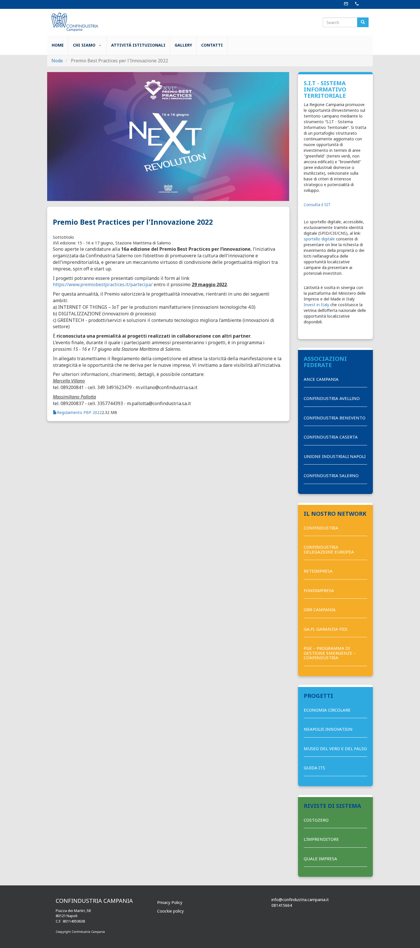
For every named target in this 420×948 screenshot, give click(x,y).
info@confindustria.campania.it (300, 899)
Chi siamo (85, 45)
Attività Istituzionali (138, 45)
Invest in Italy (316, 304)
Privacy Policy (169, 902)
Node (57, 60)
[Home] (74, 21)
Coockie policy (170, 911)
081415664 (281, 905)
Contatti (212, 45)
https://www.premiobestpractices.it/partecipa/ (103, 284)
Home (58, 45)
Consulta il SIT (317, 204)
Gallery (183, 45)
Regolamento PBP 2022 (79, 412)
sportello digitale (319, 239)
